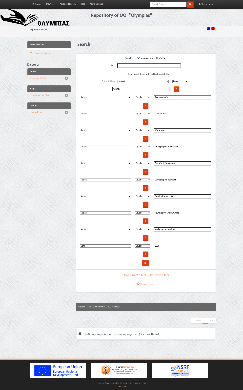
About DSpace (96, 4)
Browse (49, 4)
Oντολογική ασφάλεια (40, 95)
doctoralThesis (36, 112)
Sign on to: (206, 4)
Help (83, 4)
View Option (147, 284)
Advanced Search (68, 4)
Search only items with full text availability (148, 74)
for (112, 65)
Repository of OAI (38, 30)
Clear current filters (134, 275)
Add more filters (159, 275)
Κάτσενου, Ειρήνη (38, 78)
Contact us (121, 387)
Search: (128, 58)
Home (38, 4)
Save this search (42, 53)
